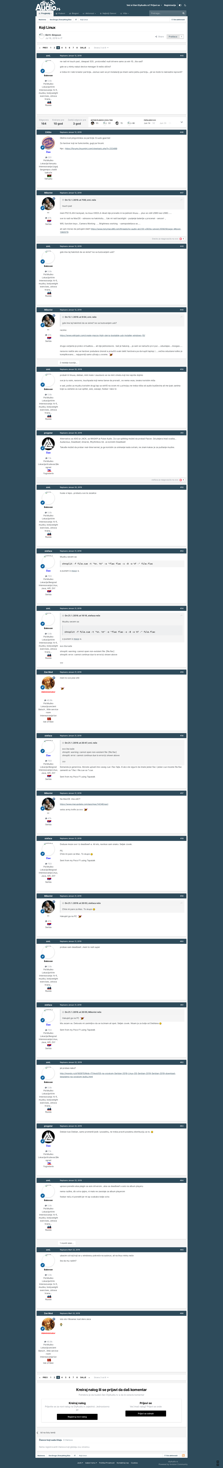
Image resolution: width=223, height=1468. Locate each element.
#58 (182, 838)
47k (49, 218)
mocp (74, 571)
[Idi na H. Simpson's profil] (41, 36)
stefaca (155, 480)
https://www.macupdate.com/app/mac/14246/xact (84, 804)
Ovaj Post (173, 13)
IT (61, 38)
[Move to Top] (218, 1462)
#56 (182, 736)
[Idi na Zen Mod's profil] (48, 683)
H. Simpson (55, 35)
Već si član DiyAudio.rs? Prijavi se (144, 5)
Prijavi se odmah (146, 1413)
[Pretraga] (183, 13)
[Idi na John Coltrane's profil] (117, 123)
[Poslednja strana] (89, 47)
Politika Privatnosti (107, 1463)
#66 (182, 1313)
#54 (182, 608)
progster (48, 433)
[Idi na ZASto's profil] (48, 143)
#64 (182, 1180)
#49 (182, 310)
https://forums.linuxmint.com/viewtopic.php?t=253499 (91, 148)
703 (49, 576)
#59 (182, 896)
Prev (45, 48)
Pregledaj (45, 13)
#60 (182, 941)
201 (49, 157)
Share (160, 36)
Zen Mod (48, 672)
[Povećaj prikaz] (91, 854)
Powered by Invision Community (173, 1464)
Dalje (83, 48)
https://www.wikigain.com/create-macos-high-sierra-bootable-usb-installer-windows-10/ (102, 335)
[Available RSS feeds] (183, 1455)
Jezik (79, 1463)
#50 (182, 369)
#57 (182, 793)
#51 (182, 433)
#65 (182, 1250)
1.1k (49, 458)
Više (124, 13)
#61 (182, 1005)
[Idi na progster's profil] (48, 443)
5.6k (49, 81)
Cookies (134, 1463)
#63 (182, 1126)
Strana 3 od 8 (100, 48)
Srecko (155, 239)
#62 (182, 1062)
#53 (182, 551)
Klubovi (61, 13)
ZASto (48, 132)
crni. (48, 55)
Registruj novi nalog (77, 1417)
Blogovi (75, 13)
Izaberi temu (90, 1463)
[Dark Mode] (185, 5)
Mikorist (48, 193)
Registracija (170, 5)
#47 (182, 193)
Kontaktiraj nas (123, 1463)
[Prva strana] (39, 47)
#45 (182, 56)
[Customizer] (180, 5)
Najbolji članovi (109, 13)
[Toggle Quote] (63, 200)
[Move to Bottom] (218, 1465)
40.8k (49, 700)
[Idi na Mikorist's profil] (92, 123)
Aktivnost (89, 13)
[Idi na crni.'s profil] (48, 66)
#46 (182, 132)
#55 (182, 672)
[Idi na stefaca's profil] (129, 123)
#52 (182, 487)
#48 (182, 246)
